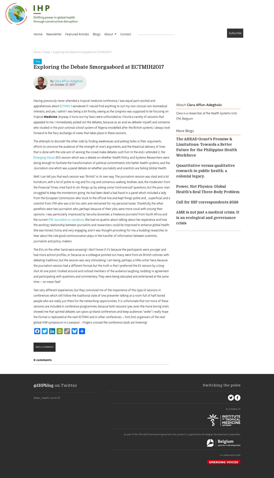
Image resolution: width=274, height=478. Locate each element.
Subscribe (235, 33)
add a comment (44, 347)
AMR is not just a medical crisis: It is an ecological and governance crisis (207, 217)
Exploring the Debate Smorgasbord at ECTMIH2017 (82, 52)
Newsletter (54, 34)
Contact (125, 34)
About (109, 34)
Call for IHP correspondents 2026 (207, 202)
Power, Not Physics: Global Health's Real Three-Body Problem (208, 189)
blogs (47, 52)
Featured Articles (77, 34)
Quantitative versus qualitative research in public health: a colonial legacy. (205, 171)
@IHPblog (44, 385)
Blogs (97, 34)
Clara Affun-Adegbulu (68, 81)
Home (38, 34)
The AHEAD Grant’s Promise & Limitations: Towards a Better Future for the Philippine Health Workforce (206, 147)
